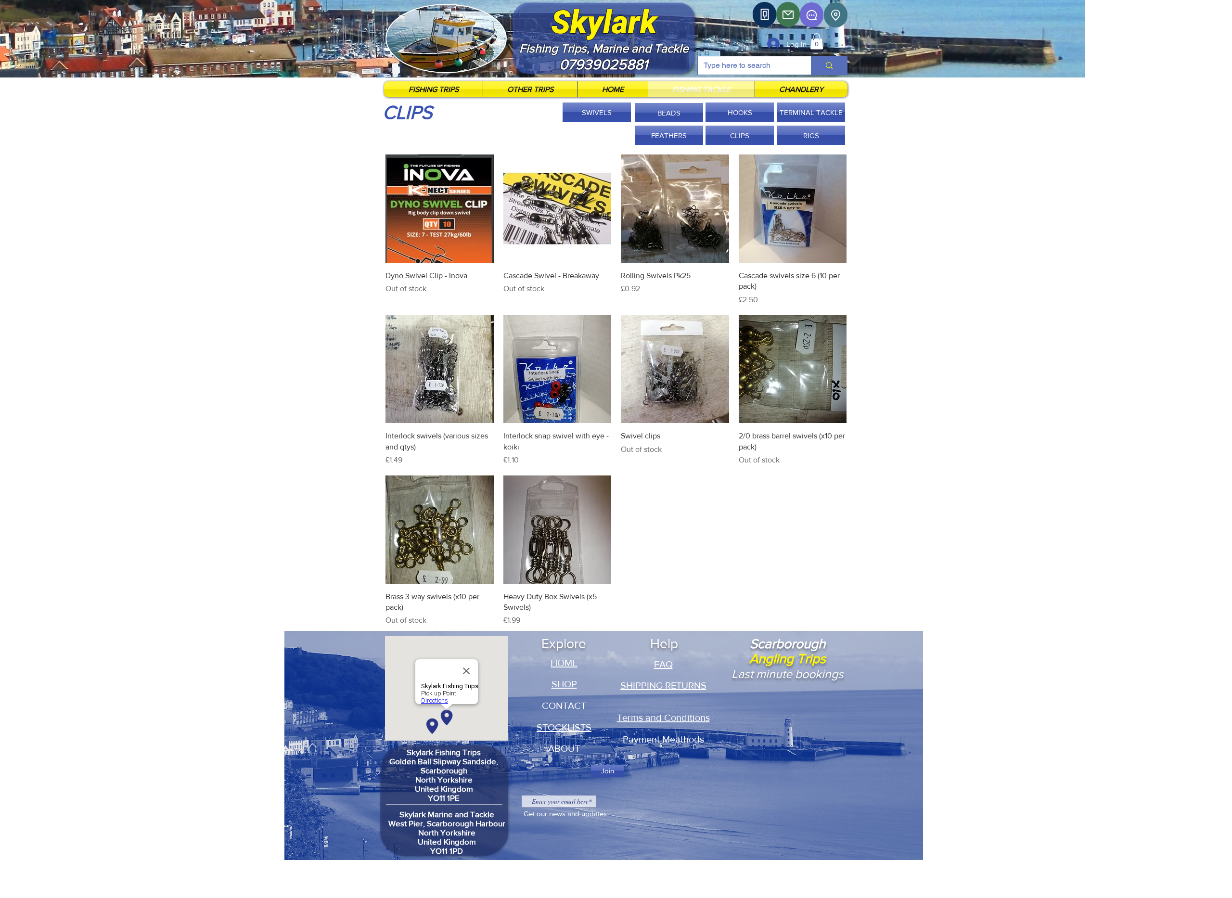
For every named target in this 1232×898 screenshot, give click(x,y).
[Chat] (811, 14)
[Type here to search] (829, 65)
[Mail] (788, 14)
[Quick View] (439, 208)
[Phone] (764, 14)
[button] (816, 41)
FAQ (663, 664)
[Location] (835, 14)
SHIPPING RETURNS (663, 685)
